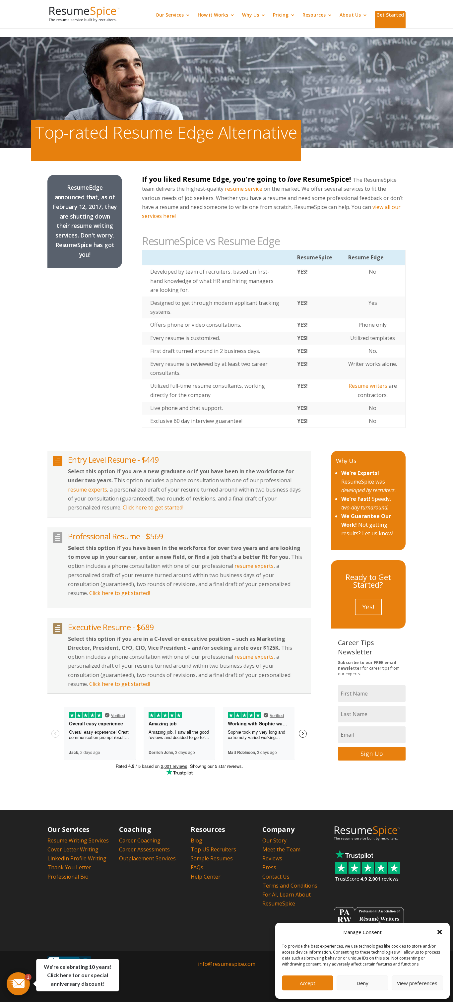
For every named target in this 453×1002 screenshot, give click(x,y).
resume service (243, 188)
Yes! (368, 606)
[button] (439, 932)
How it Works (213, 15)
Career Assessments (144, 849)
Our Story (274, 840)
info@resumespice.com (226, 964)
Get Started (390, 15)
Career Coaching (140, 840)
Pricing (281, 15)
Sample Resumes (212, 858)
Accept (307, 983)
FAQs (197, 867)
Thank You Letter (69, 867)
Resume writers (368, 385)
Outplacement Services (147, 858)
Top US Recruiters (213, 849)
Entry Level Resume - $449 (113, 459)
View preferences (417, 983)
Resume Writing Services (78, 840)
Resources (314, 15)
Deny (362, 983)
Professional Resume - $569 (115, 536)
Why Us (250, 15)
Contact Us (276, 876)
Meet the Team (281, 849)
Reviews (272, 858)
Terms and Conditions (289, 885)
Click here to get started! (153, 507)
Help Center (206, 876)
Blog (196, 840)
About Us (350, 15)
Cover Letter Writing (72, 849)
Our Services (170, 15)
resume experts (87, 489)
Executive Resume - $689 (111, 627)
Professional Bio (68, 876)
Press (269, 867)
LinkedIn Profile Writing (76, 858)
